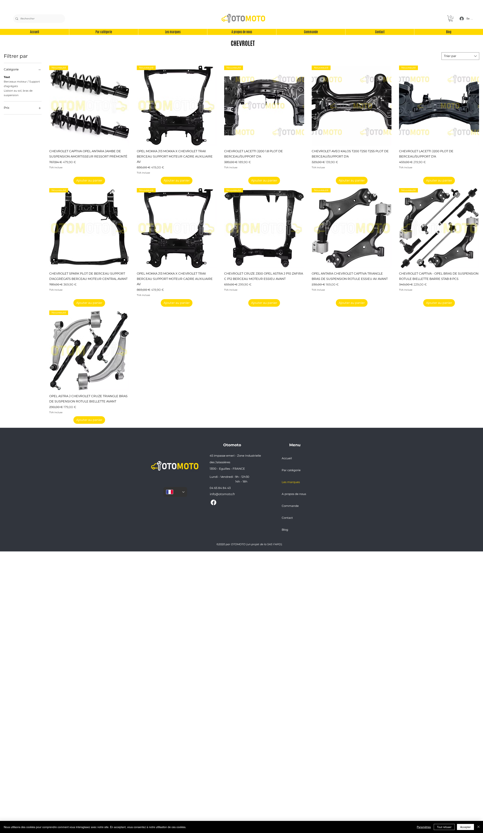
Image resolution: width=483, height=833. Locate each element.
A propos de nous (294, 494)
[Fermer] (478, 827)
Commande (290, 506)
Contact (287, 518)
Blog (285, 529)
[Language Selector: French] (175, 492)
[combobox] (460, 56)
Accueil (287, 458)
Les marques (291, 482)
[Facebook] (213, 502)
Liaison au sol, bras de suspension (18, 93)
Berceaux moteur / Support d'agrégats (22, 84)
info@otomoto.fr (222, 494)
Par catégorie (291, 470)
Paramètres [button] (424, 827)
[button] (450, 18)
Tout (7, 77)
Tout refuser (444, 827)
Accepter (465, 827)
